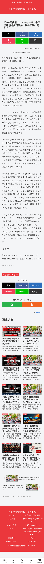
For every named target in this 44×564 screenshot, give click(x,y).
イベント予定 (11, 525)
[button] (35, 41)
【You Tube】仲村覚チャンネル (32, 520)
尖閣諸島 (7, 275)
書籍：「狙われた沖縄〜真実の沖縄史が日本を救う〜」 (32, 531)
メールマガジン (11, 541)
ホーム (11, 515)
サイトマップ (32, 541)
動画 (11, 528)
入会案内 (11, 518)
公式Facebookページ (32, 525)
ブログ (16, 275)
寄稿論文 (11, 538)
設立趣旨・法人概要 (32, 515)
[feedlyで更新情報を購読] (12, 304)
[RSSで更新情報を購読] (32, 304)
